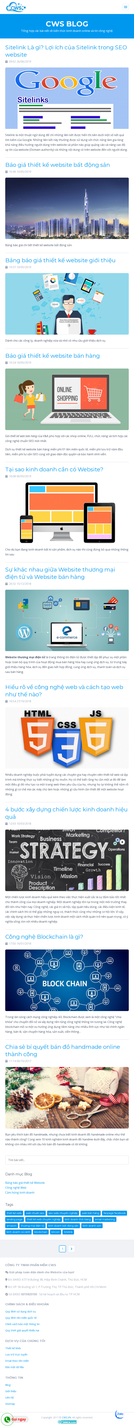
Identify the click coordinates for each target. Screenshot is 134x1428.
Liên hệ (9, 1397)
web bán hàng (90, 1213)
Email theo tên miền (17, 1360)
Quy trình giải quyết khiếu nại (22, 1330)
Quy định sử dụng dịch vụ (20, 1311)
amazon (12, 1225)
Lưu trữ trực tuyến (16, 1354)
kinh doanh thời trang (78, 1219)
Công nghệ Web (15, 1188)
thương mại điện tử (32, 1225)
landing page (15, 1219)
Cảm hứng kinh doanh (19, 1192)
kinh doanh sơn (92, 1225)
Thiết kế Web (13, 1348)
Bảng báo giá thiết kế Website (25, 1183)
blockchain (40, 1232)
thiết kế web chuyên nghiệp (44, 1219)
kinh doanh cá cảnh (18, 1232)
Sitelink (68, 1232)
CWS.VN (66, 1417)
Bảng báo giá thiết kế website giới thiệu (60, 260)
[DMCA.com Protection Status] (67, 1423)
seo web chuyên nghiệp (63, 1213)
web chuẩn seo (35, 1213)
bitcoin (55, 1232)
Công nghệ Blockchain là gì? (44, 936)
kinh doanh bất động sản (63, 1225)
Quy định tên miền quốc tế (20, 1317)
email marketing (105, 1219)
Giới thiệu (10, 1391)
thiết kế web (14, 1213)
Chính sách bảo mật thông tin (22, 1324)
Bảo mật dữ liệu (14, 1367)
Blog (8, 1385)
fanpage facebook (114, 1213)
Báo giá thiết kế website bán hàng (52, 355)
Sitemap (10, 1403)
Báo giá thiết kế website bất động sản (57, 164)
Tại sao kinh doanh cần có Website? (54, 469)
